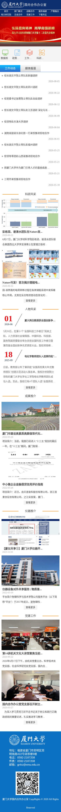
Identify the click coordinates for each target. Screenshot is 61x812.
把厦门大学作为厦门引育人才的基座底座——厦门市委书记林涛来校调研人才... (27, 167)
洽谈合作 (18, 15)
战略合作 (30, 11)
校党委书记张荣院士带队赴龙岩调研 (23, 98)
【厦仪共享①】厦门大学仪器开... (22, 548)
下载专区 (43, 15)
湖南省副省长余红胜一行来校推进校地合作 (26, 133)
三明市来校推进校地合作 (17, 179)
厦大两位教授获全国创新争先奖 (41, 320)
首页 (6, 11)
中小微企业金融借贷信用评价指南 (22, 484)
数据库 (4, 58)
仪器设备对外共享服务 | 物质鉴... (22, 589)
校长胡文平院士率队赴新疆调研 (20, 75)
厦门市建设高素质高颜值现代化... (22, 433)
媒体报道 (30, 68)
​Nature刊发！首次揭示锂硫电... (21, 282)
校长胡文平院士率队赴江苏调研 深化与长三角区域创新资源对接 (27, 110)
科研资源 (41, 58)
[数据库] (5, 50)
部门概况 (18, 11)
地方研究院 (6, 15)
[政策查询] (17, 50)
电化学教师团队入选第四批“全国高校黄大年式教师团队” (41, 356)
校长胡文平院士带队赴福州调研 (20, 144)
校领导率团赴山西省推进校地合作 (22, 156)
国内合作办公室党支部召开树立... (22, 704)
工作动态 (10, 68)
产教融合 (55, 11)
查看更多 (30, 300)
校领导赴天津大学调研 (16, 121)
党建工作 (30, 15)
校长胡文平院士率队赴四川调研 (20, 87)
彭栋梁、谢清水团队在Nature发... (22, 231)
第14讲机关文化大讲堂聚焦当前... (22, 653)
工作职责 (29, 58)
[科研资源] (41, 50)
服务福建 (43, 11)
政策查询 (17, 58)
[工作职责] (29, 50)
